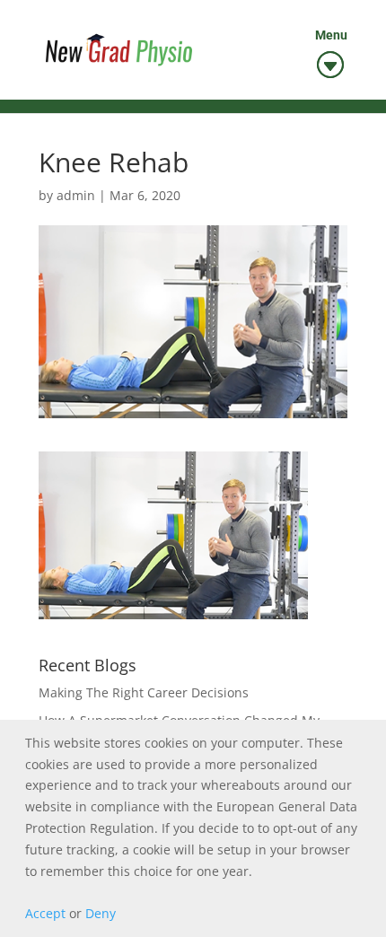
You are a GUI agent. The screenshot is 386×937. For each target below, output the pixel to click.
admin (76, 195)
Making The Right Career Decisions (144, 692)
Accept (45, 913)
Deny (100, 913)
